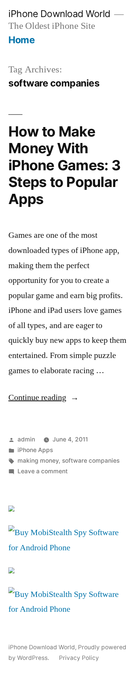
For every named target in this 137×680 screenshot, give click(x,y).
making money (38, 460)
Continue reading (43, 397)
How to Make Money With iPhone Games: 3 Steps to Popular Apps (64, 165)
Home (21, 40)
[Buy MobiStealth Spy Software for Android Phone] (68, 547)
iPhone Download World (59, 13)
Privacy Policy (79, 657)
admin (26, 439)
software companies (90, 460)
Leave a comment (43, 471)
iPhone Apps (35, 450)
